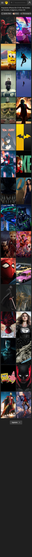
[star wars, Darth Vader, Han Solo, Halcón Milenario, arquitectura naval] (23, 351)
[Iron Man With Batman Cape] (8, 405)
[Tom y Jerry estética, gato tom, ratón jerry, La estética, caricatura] (8, 137)
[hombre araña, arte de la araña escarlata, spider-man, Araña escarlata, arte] (8, 271)
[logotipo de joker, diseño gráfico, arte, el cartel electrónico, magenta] (23, 164)
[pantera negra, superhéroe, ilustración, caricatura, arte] (23, 217)
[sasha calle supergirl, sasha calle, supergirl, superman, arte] (23, 324)
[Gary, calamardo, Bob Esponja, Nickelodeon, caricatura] (8, 57)
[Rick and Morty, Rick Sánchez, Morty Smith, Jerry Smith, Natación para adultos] (23, 30)
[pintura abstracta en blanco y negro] (8, 191)
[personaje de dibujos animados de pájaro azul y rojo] (8, 378)
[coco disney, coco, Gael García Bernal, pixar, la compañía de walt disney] (23, 244)
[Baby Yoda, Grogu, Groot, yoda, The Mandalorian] (8, 244)
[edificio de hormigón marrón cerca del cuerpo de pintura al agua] (23, 298)
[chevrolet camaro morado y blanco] (23, 271)
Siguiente (15, 422)
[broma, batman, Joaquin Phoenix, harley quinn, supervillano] (8, 84)
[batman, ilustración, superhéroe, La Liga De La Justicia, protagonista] (8, 351)
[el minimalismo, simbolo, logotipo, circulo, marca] (23, 137)
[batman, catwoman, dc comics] (23, 378)
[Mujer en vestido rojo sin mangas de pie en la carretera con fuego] (23, 110)
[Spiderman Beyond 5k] (8, 324)
